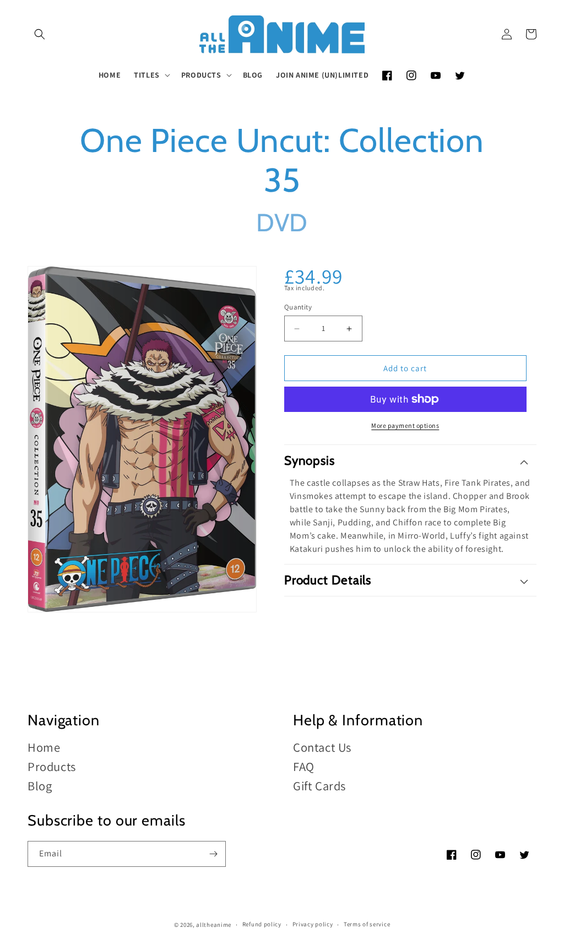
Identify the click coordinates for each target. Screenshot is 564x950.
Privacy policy (312, 924)
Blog (40, 786)
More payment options (405, 425)
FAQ (303, 766)
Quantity (298, 307)
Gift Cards (319, 786)
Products (52, 766)
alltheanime (213, 925)
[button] (40, 34)
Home (44, 747)
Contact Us (322, 747)
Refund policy (261, 924)
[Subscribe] (213, 854)
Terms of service (367, 924)
